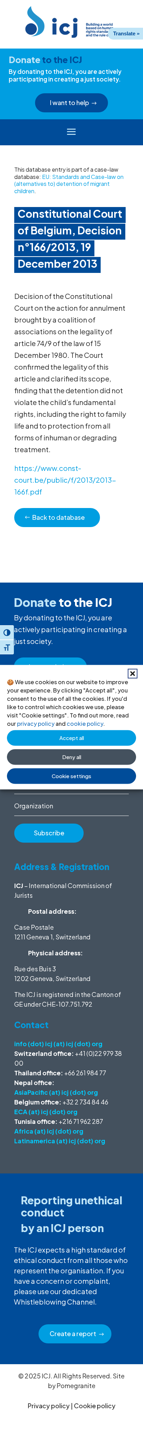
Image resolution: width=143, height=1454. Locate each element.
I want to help (69, 102)
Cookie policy (95, 1406)
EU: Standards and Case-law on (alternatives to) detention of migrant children (69, 184)
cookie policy (85, 723)
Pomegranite (76, 1386)
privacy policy (35, 723)
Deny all (71, 757)
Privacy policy (49, 1406)
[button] (132, 673)
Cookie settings (71, 776)
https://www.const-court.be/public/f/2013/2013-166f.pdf (65, 480)
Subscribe (49, 833)
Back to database (58, 517)
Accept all (71, 737)
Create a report (73, 1333)
